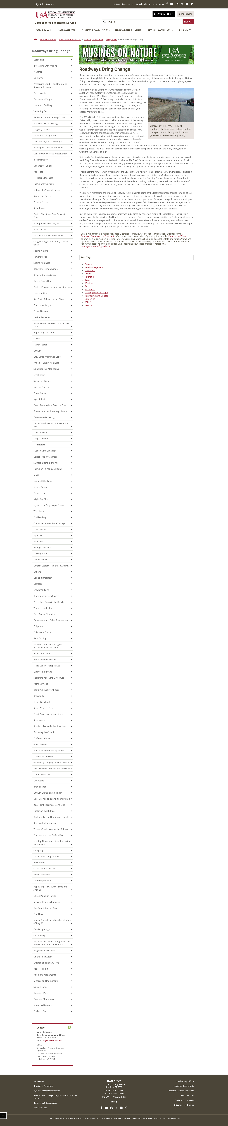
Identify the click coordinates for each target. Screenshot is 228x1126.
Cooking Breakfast (43, 577)
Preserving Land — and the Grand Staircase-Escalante (50, 85)
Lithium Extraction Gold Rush (48, 792)
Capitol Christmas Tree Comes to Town (50, 216)
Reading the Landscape (45, 275)
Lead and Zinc (40, 293)
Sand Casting (40, 638)
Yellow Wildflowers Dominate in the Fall (51, 425)
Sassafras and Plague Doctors (48, 235)
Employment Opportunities (45, 1103)
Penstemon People (43, 99)
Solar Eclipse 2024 (42, 880)
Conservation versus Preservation (50, 153)
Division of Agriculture (123, 4)
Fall (86, 286)
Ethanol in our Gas (43, 671)
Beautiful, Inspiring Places (46, 689)
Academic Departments (184, 1086)
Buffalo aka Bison (42, 738)
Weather (38, 71)
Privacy (86, 1118)
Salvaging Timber (42, 381)
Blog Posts (111, 39)
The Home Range (42, 305)
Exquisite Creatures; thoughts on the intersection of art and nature (52, 943)
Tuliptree (38, 626)
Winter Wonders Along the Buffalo (51, 829)
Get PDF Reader (107, 1118)
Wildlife (88, 302)
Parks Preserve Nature (45, 659)
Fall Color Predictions (44, 183)
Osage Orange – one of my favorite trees (51, 243)
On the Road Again (43, 956)
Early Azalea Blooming (45, 614)
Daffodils (38, 583)
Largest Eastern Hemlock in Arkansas (52, 565)
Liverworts (39, 780)
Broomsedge (40, 786)
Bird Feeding (40, 517)
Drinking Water (41, 993)
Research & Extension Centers (181, 1090)
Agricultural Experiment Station (150, 4)
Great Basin (39, 374)
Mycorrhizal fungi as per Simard (49, 505)
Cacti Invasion (40, 93)
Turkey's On (40, 1011)
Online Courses (40, 1107)
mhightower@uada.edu (52, 1040)
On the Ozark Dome (43, 281)
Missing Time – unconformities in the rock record (52, 843)
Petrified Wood (41, 683)
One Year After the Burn (46, 908)
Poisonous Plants (42, 632)
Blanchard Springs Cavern (46, 596)
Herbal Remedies (42, 317)
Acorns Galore (41, 487)
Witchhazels (39, 511)
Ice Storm (38, 541)
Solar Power (40, 208)
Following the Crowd (44, 732)
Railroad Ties (40, 229)
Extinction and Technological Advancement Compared (48, 646)
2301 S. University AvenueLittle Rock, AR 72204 (114, 1085)
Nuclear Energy (41, 387)
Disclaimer (78, 1118)
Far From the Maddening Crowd (49, 117)
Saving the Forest (42, 196)
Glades (37, 338)
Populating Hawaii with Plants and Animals (50, 888)
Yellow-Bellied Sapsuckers (46, 856)
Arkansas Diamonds (43, 1005)
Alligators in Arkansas (44, 950)
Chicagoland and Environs (46, 962)
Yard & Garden (66, 30)
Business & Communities (95, 30)
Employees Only (174, 1118)
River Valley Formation (45, 823)
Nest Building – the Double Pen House (53, 768)
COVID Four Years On (44, 868)
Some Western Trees (44, 708)
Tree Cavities (40, 529)
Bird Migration (41, 159)
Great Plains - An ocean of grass (49, 714)
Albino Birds (40, 862)
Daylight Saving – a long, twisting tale (52, 287)
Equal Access (68, 1118)
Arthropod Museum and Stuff (48, 147)
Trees (88, 280)
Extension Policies (138, 1118)
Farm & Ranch (43, 30)
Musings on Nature (93, 39)
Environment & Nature (128, 30)
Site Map (163, 1118)
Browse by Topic (163, 13)
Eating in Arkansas (43, 547)
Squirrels (38, 535)
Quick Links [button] (44, 4)
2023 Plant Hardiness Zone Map (49, 804)
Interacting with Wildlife (45, 65)
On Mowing (39, 935)
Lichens (37, 571)
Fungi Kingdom (41, 438)
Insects (88, 305)
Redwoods (39, 695)
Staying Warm (40, 553)
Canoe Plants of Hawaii (45, 895)
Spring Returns (41, 559)
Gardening (39, 59)
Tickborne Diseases (43, 177)
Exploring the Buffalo (44, 810)
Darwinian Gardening (44, 417)
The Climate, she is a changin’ (48, 141)
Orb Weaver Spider (43, 165)
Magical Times (41, 432)
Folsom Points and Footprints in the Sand (51, 325)
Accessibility (94, 1118)
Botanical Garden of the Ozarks (96, 236)
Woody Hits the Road (44, 608)
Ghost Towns (40, 744)
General (88, 264)
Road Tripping (41, 968)
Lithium (37, 350)
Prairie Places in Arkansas (46, 362)
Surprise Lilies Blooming (46, 123)
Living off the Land (43, 481)
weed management (94, 267)
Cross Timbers (41, 311)
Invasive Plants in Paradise (47, 902)
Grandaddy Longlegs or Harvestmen (51, 762)
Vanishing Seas (41, 111)
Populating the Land (44, 332)
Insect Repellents (42, 653)
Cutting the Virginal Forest (47, 190)
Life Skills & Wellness (160, 30)
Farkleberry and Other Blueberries (51, 620)
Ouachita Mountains (44, 999)
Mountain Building (43, 105)
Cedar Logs (39, 493)
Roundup (89, 276)
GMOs (88, 273)
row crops (90, 270)
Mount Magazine (42, 774)
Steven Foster (40, 344)
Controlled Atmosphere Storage (49, 523)
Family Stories (40, 256)
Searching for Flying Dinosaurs (49, 677)
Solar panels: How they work (48, 223)
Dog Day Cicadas (42, 129)
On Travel (38, 77)
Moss (36, 474)
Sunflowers (39, 720)
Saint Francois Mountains (46, 368)
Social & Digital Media (184, 1100)
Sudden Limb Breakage (45, 450)
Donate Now (185, 13)
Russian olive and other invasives (50, 726)
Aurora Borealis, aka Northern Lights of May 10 (52, 922)
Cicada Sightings (42, 929)
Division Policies (152, 1118)
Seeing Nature (41, 250)
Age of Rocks (40, 399)
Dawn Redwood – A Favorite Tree (50, 405)
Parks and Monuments (45, 974)
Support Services (187, 1095)
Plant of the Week (177, 236)
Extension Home (48, 39)
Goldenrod (90, 289)
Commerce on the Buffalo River (49, 835)
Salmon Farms (41, 986)
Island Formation (42, 874)
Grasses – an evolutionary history (50, 411)
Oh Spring (39, 850)
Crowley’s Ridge (41, 589)
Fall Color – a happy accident (47, 468)
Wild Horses (39, 444)
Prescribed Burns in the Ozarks (49, 602)
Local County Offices (185, 1081)
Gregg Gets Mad (42, 702)
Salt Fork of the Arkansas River (49, 299)
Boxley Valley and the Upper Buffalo (51, 817)
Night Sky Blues (41, 499)
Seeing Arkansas (42, 262)
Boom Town (40, 393)
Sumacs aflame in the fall (46, 462)
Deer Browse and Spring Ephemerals (52, 798)
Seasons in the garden (45, 135)
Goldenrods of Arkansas (45, 456)
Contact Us (39, 1081)
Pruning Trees (41, 202)
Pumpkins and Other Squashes (49, 750)
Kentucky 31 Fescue (43, 756)
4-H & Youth (185, 30)
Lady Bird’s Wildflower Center (48, 356)
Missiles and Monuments (46, 980)
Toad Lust (39, 914)
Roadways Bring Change (46, 268)
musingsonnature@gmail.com (95, 246)
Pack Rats (38, 171)
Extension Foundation (122, 1118)
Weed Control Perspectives (47, 665)
